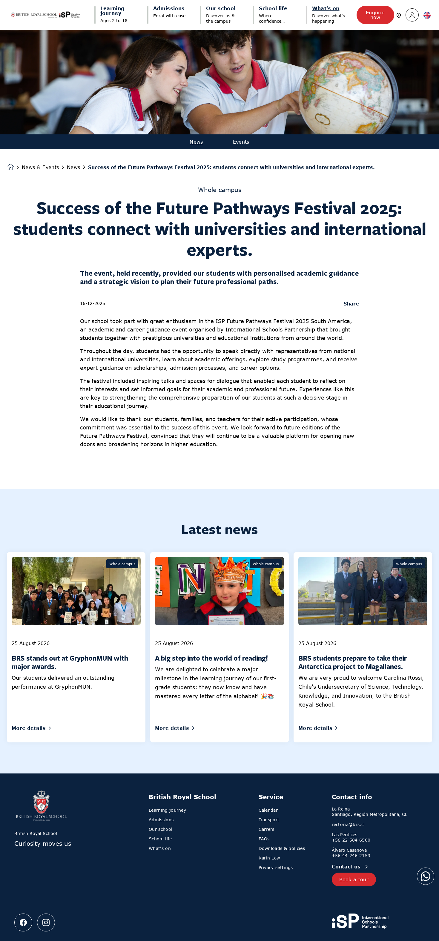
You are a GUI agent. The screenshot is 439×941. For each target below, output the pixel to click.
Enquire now (375, 15)
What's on (160, 848)
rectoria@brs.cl (348, 824)
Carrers (266, 829)
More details (29, 728)
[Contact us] (399, 15)
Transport (269, 819)
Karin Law (269, 857)
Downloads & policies (282, 848)
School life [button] (273, 8)
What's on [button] (326, 8)
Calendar (268, 810)
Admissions (161, 819)
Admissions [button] (169, 8)
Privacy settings (276, 867)
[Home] (45, 15)
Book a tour (354, 879)
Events (241, 141)
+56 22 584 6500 (351, 839)
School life (160, 838)
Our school (160, 829)
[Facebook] (23, 922)
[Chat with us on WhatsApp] (425, 876)
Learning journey (167, 810)
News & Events (40, 167)
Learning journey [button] (112, 11)
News (196, 141)
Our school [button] (220, 8)
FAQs (264, 838)
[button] (412, 15)
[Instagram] (46, 922)
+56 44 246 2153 (351, 855)
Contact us (347, 866)
